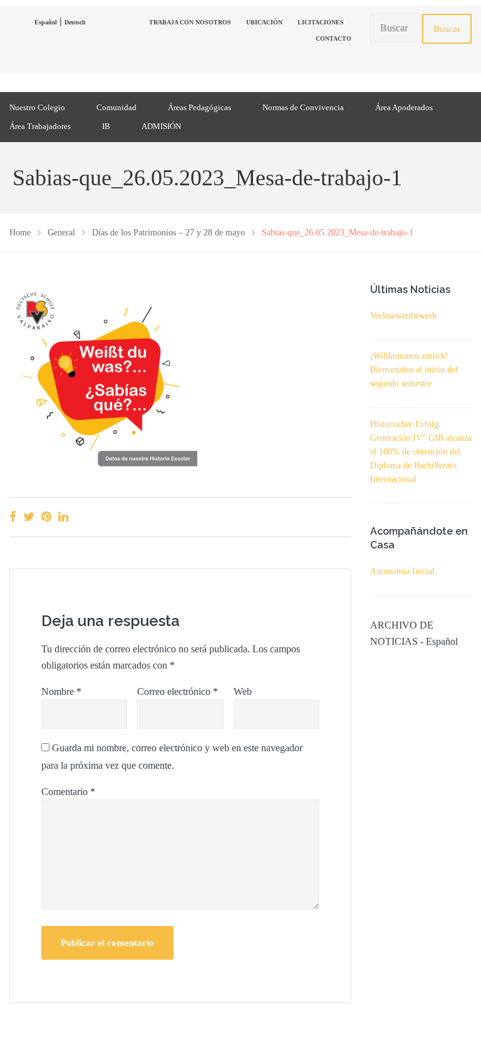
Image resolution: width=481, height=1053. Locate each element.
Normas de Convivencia (303, 107)
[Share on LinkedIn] (63, 516)
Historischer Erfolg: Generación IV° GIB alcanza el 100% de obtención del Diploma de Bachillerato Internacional (421, 451)
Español (45, 22)
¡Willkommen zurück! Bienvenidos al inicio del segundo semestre (414, 369)
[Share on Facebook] (12, 516)
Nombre (61, 691)
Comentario (68, 791)
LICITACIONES (320, 22)
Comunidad (116, 107)
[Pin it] (46, 516)
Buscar (446, 29)
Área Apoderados (404, 107)
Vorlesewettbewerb (403, 316)
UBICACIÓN (264, 22)
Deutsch (75, 22)
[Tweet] (28, 516)
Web (243, 691)
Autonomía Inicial (402, 571)
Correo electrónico (177, 691)
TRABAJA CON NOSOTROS (190, 22)
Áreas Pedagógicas (199, 107)
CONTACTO (333, 38)
